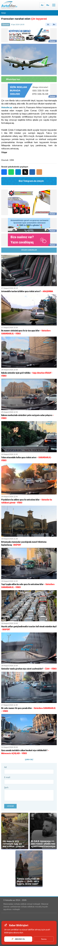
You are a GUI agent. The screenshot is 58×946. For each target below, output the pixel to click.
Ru (47, 5)
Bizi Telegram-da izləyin (31, 181)
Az (42, 5)
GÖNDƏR (10, 806)
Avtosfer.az (6, 107)
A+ (54, 24)
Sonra (43, 939)
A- (48, 24)
